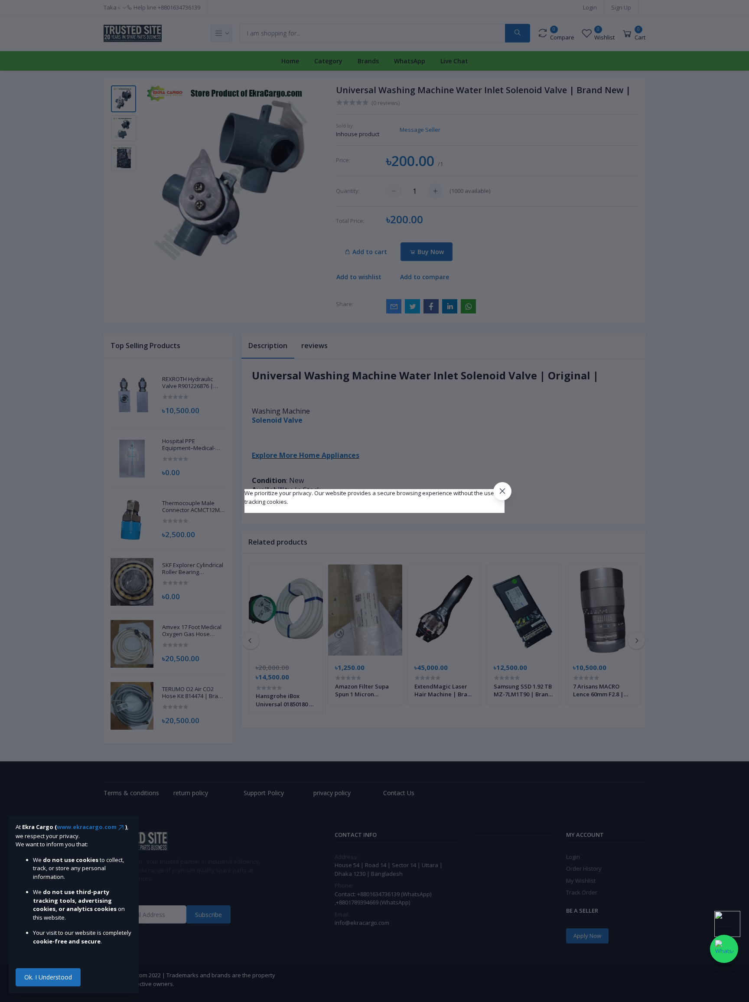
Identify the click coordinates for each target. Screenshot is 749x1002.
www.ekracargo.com (87, 827)
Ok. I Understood (48, 977)
